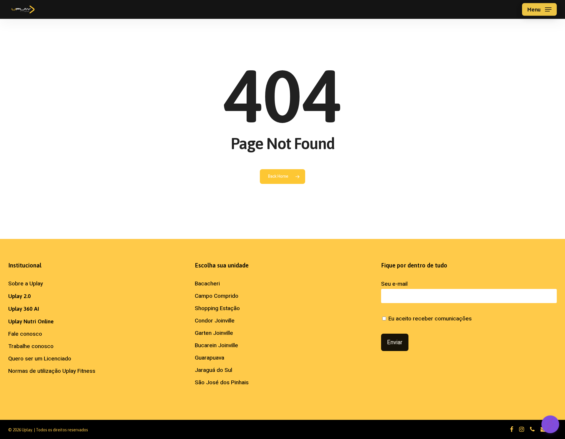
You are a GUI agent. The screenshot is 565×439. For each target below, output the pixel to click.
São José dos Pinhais (222, 382)
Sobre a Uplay (25, 284)
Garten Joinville (214, 333)
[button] (539, 9)
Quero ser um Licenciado (39, 359)
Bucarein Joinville (216, 345)
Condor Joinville (215, 321)
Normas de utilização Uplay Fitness (51, 371)
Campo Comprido (216, 296)
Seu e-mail (394, 284)
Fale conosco (25, 334)
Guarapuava (209, 358)
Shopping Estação (217, 308)
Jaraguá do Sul (213, 370)
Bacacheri (207, 284)
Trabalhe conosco (31, 346)
